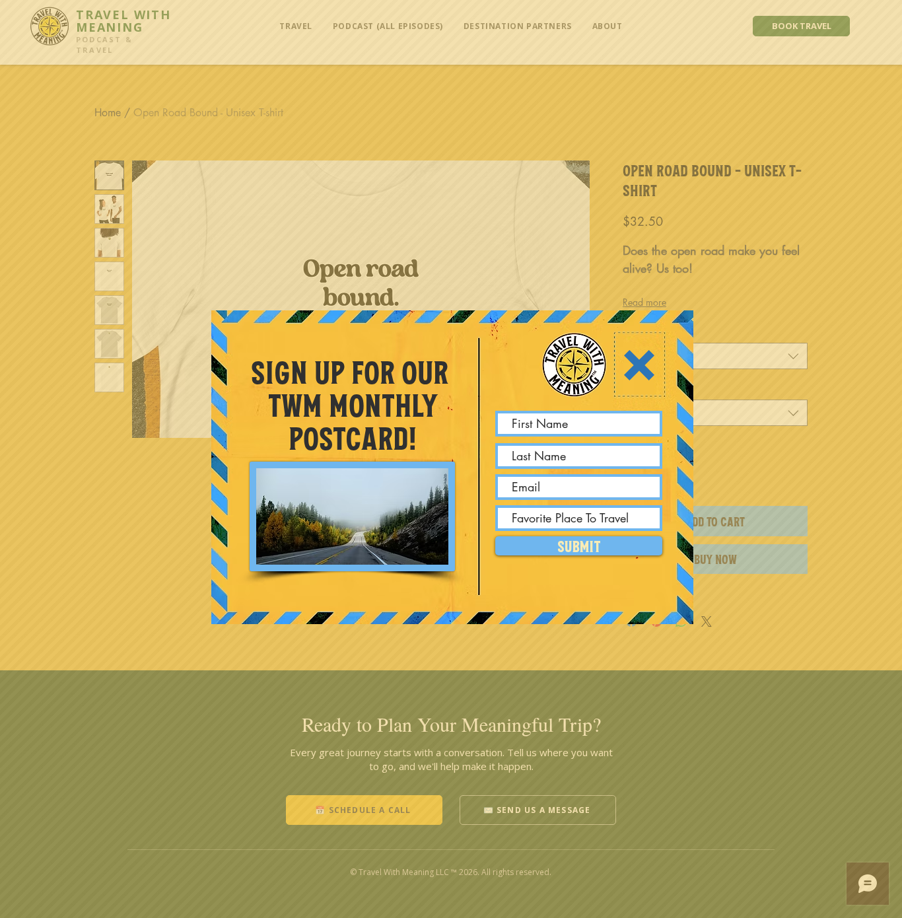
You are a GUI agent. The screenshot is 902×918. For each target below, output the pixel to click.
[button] (639, 365)
